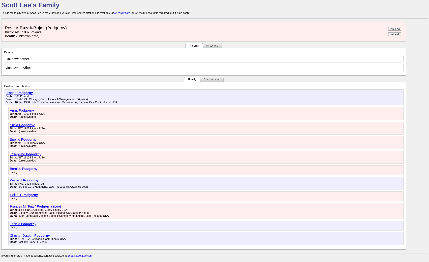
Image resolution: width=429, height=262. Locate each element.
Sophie (23, 139)
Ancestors (212, 45)
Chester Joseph (30, 235)
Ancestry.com (122, 13)
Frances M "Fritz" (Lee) (35, 206)
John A (23, 224)
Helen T (24, 195)
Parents (194, 45)
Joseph (19, 93)
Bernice (24, 169)
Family (192, 79)
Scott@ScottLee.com (79, 255)
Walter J (24, 180)
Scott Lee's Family (30, 5)
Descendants (211, 79)
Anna (22, 110)
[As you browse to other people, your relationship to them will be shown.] (394, 29)
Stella (22, 125)
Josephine (25, 154)
